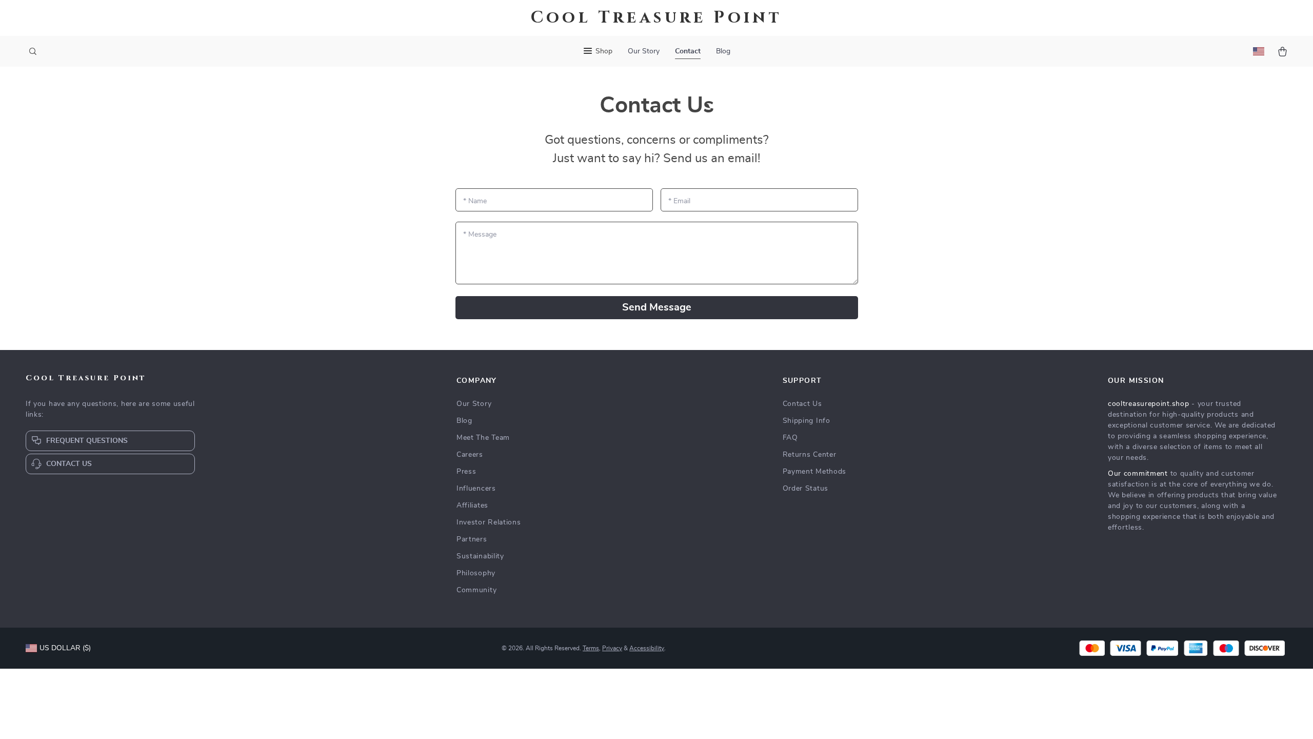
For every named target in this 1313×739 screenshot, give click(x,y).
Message (479, 234)
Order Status (805, 488)
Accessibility (646, 648)
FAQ (790, 437)
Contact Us (802, 403)
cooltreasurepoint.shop (1148, 403)
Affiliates (472, 505)
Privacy (612, 648)
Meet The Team (483, 437)
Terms (591, 648)
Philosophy (475, 573)
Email (679, 201)
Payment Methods (815, 471)
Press (466, 471)
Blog (723, 51)
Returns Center (810, 454)
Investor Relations (488, 522)
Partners (471, 539)
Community (476, 590)
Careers (469, 454)
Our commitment (1138, 473)
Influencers (476, 488)
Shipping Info (806, 420)
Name (475, 201)
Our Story (644, 51)
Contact (688, 51)
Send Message (656, 307)
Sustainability (480, 556)
